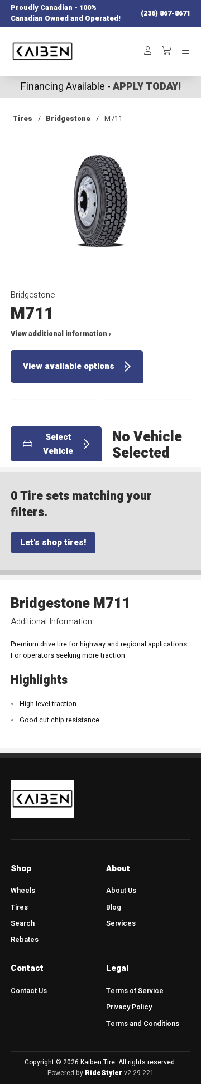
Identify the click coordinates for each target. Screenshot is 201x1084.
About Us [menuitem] (121, 891)
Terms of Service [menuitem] (135, 991)
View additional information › (61, 334)
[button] (100, 209)
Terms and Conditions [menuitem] (142, 1024)
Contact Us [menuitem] (29, 991)
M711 (113, 119)
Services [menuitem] (121, 923)
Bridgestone (68, 119)
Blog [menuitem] (113, 907)
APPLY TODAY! (147, 86)
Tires (22, 119)
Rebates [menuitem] (25, 940)
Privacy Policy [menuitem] (129, 1007)
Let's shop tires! (53, 542)
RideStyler (103, 1073)
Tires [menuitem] (19, 907)
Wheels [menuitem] (23, 891)
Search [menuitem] (23, 923)
